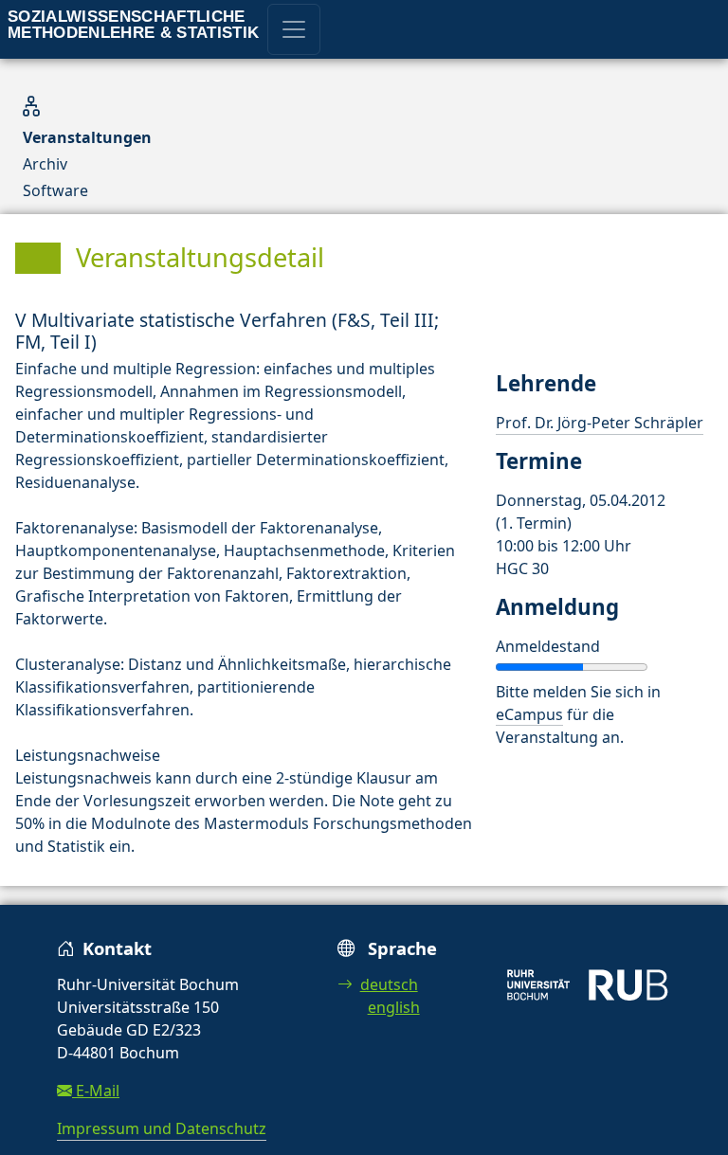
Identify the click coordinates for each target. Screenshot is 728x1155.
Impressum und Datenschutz (161, 1128)
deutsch (389, 984)
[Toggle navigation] (293, 29)
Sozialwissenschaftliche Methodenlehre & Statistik (134, 25)
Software (55, 190)
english (394, 1007)
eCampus (529, 714)
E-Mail (95, 1090)
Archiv (45, 163)
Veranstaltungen (87, 137)
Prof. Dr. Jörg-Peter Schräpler (599, 422)
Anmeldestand (548, 646)
